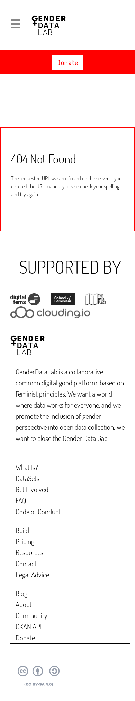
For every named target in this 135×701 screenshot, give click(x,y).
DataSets (27, 478)
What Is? (27, 467)
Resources (29, 552)
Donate (67, 62)
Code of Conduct (38, 511)
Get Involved (32, 489)
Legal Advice (32, 574)
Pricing (25, 541)
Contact (26, 563)
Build (22, 530)
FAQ (21, 500)
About (24, 604)
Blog (21, 593)
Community (31, 615)
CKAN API (29, 626)
